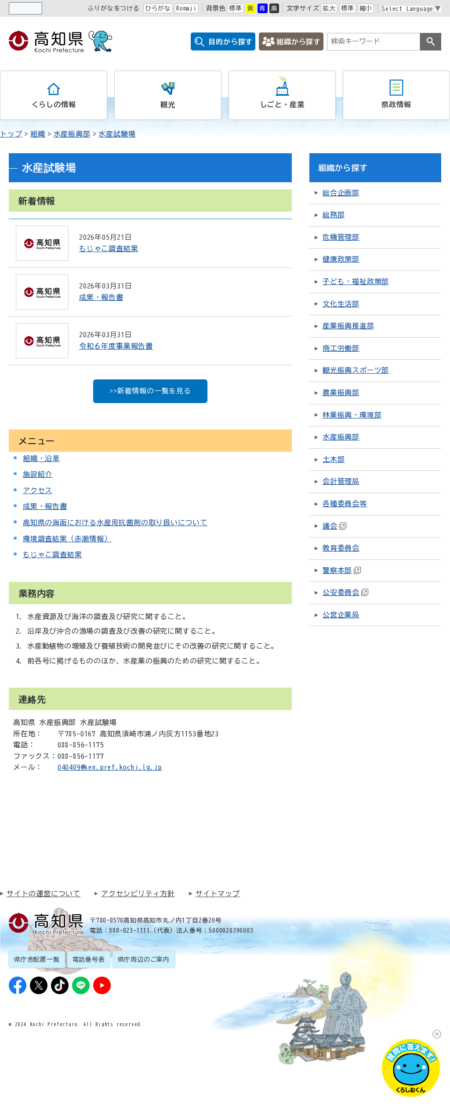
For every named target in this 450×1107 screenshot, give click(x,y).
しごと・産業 (282, 104)
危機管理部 (341, 237)
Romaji (186, 8)
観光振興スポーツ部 (356, 370)
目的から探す (230, 41)
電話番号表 (89, 959)
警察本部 (337, 570)
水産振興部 (72, 133)
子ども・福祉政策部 (356, 281)
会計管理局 (341, 481)
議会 (330, 526)
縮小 (366, 8)
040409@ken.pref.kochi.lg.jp (110, 767)
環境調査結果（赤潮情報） (67, 538)
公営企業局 (341, 614)
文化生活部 (341, 303)
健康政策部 (341, 259)
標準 (235, 8)
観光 (167, 104)
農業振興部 (341, 392)
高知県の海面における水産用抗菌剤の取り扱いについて (115, 522)
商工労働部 (341, 348)
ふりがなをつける (113, 8)
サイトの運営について (43, 893)
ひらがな (158, 8)
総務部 (334, 214)
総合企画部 (341, 192)
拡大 (329, 8)
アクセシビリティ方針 (138, 893)
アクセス (37, 490)
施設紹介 (37, 474)
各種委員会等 (345, 503)
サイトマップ (218, 893)
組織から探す (298, 41)
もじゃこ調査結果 (52, 554)
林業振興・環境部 (352, 414)
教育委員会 (341, 548)
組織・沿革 (41, 458)
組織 (37, 133)
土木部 (334, 459)
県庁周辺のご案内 (144, 959)
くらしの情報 (54, 104)
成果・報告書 (45, 506)
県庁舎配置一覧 (37, 959)
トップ (11, 133)
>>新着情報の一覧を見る (150, 390)
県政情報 (396, 104)
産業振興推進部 (348, 325)
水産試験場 (116, 133)
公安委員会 (341, 592)
